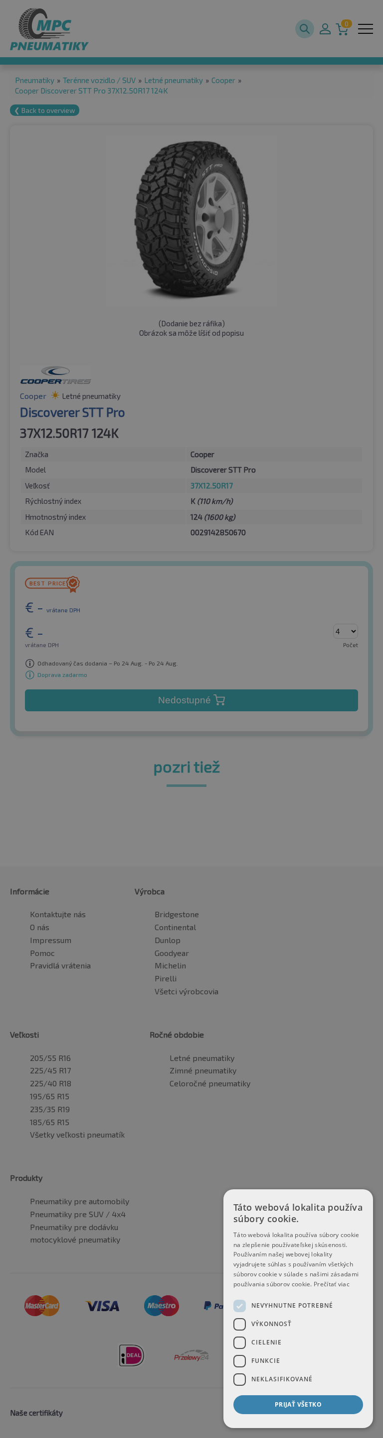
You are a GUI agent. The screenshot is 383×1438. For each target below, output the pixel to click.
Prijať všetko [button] (298, 1404)
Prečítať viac (332, 1284)
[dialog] (298, 1308)
